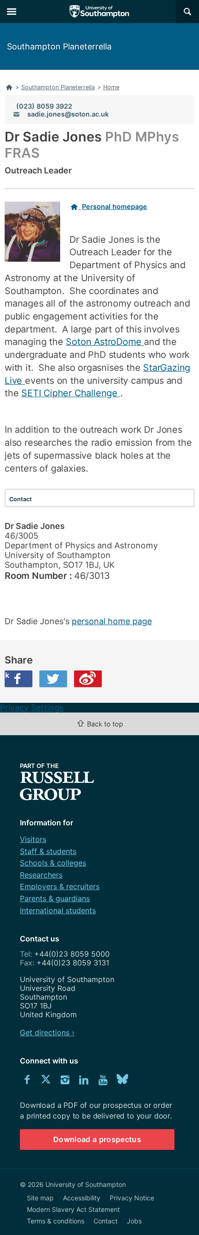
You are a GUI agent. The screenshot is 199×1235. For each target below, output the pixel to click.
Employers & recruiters (60, 886)
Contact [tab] (20, 499)
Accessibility (81, 1198)
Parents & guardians (55, 898)
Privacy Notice (132, 1198)
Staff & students (48, 851)
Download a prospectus (97, 1139)
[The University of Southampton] (99, 11)
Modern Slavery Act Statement (73, 1209)
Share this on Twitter (53, 678)
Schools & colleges (53, 862)
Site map (40, 1198)
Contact (105, 1221)
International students (58, 910)
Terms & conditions (55, 1221)
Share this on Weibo (88, 678)
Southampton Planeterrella (59, 46)
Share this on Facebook (7, 675)
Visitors (33, 839)
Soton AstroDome (105, 341)
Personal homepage (114, 206)
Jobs (134, 1221)
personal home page (112, 621)
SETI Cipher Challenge (70, 393)
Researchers (41, 874)
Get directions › (47, 1032)
